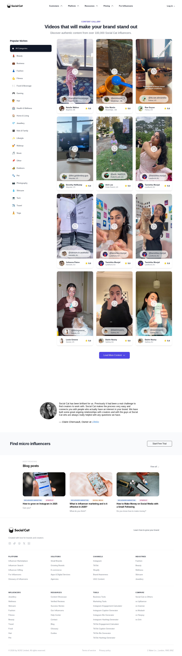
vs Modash (140, 610)
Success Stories (57, 606)
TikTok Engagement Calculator (106, 624)
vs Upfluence (141, 601)
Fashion (139, 561)
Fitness (11, 615)
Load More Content (113, 355)
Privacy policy (105, 650)
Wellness (139, 570)
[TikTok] (14, 543)
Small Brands (56, 561)
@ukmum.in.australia (78, 252)
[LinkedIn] (29, 543)
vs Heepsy (140, 615)
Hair (10, 633)
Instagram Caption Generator (105, 610)
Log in (171, 6)
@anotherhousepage (78, 98)
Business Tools (99, 597)
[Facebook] (19, 543)
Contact (54, 619)
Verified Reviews (58, 601)
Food (10, 629)
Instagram (97, 561)
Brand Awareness (100, 574)
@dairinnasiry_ (118, 330)
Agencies (54, 579)
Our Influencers (57, 610)
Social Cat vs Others (144, 597)
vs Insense (140, 606)
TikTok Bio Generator (102, 633)
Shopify (96, 570)
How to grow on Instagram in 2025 (40, 503)
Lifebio (95, 422)
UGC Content (98, 579)
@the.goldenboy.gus (78, 175)
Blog (52, 624)
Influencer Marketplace (18, 561)
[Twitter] (24, 543)
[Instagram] (9, 543)
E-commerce (56, 570)
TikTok (95, 565)
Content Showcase (59, 597)
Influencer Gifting (15, 570)
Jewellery (139, 579)
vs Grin (138, 619)
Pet (9, 638)
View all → (154, 467)
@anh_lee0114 (118, 174)
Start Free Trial (160, 443)
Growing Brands (57, 565)
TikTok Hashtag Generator (104, 638)
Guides (54, 633)
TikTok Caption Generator (104, 629)
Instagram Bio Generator (103, 615)
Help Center (56, 615)
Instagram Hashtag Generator (105, 619)
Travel (11, 624)
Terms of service (89, 650)
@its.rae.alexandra (157, 98)
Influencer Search (15, 565)
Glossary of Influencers (18, 579)
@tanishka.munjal (157, 175)
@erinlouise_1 (118, 98)
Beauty (138, 565)
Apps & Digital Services (60, 574)
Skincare (139, 574)
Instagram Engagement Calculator (107, 606)
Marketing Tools (99, 601)
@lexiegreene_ (78, 330)
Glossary (54, 629)
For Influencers (126, 6)
